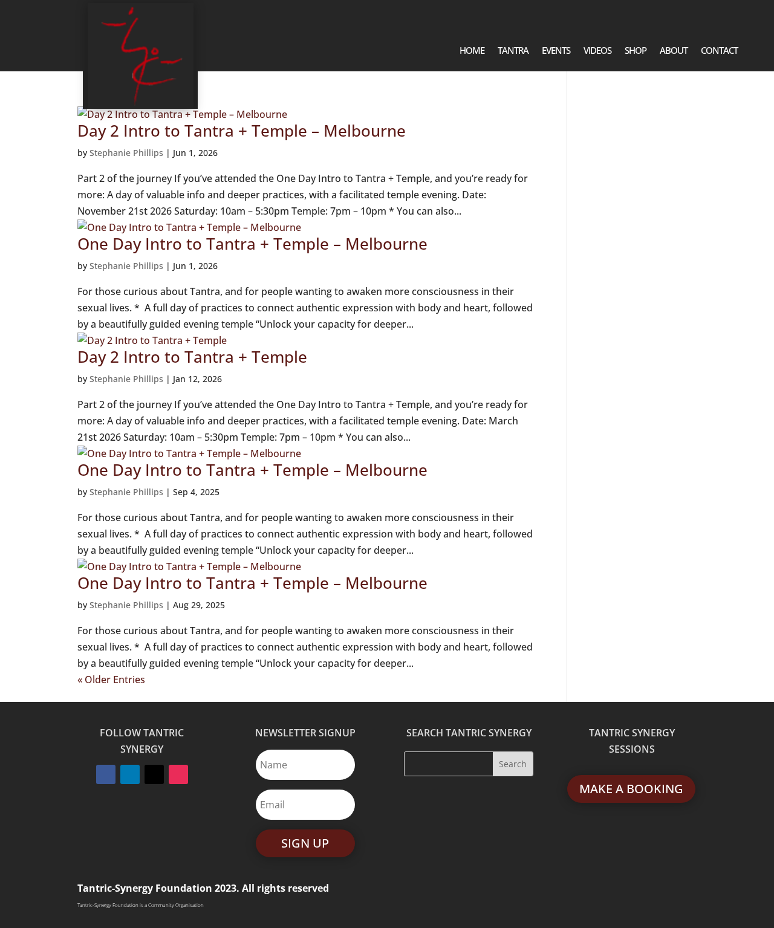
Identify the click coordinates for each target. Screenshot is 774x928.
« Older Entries (111, 679)
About (674, 51)
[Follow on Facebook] (105, 774)
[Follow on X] (154, 774)
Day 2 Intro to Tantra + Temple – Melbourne (241, 130)
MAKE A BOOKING (631, 788)
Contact (719, 51)
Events (556, 51)
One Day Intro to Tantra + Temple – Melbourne (252, 244)
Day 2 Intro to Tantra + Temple (192, 357)
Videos (597, 51)
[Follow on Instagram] (178, 774)
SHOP (635, 51)
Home (472, 51)
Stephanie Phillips (126, 152)
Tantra (513, 51)
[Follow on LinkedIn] (130, 774)
